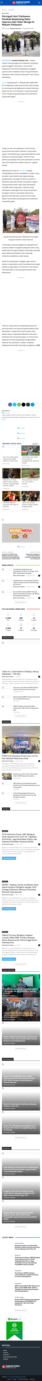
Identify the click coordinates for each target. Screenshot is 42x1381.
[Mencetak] (28, 405)
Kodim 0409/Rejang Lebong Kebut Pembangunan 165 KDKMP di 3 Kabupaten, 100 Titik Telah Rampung (27, 1302)
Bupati (4, 82)
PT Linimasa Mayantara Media (17, 1377)
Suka (8, 614)
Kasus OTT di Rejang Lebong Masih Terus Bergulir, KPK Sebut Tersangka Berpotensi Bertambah (20, 1128)
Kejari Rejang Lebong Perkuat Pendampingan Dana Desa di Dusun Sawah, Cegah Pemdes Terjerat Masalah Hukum (21, 1169)
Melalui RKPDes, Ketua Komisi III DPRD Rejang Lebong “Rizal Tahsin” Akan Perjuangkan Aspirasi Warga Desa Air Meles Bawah (20, 1216)
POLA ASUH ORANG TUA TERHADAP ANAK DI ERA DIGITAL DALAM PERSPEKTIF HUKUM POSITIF (21, 991)
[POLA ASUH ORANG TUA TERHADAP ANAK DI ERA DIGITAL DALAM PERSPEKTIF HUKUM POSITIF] (21, 986)
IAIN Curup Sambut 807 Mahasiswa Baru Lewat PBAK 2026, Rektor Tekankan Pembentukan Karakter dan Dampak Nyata (27, 1288)
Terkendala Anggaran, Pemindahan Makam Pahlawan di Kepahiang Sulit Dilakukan (32, 556)
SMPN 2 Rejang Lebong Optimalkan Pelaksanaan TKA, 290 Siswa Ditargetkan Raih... (26, 708)
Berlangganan (34, 624)
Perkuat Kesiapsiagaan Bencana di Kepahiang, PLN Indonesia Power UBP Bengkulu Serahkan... (24, 795)
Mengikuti (21, 614)
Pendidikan (18, 1270)
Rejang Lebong (19, 1243)
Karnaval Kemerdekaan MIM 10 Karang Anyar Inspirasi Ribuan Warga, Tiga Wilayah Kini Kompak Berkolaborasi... (26, 593)
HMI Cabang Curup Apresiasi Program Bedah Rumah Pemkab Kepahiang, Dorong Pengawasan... (26, 785)
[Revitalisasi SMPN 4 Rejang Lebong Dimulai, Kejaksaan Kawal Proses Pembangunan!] (7, 1274)
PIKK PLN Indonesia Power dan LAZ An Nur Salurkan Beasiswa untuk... (20, 757)
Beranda (4, 10)
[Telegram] (32, 405)
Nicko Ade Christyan (19, 575)
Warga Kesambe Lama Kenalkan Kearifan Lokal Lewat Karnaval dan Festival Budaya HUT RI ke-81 (26, 582)
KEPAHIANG (6, 60)
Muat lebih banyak (20, 602)
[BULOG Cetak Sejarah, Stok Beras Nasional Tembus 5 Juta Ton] (21, 1099)
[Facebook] (10, 405)
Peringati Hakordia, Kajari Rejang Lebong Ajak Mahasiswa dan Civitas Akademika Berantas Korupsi (19, 1015)
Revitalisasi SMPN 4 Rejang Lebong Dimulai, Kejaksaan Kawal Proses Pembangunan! (26, 1274)
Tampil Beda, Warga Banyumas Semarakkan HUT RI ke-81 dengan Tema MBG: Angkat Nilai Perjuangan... (25, 571)
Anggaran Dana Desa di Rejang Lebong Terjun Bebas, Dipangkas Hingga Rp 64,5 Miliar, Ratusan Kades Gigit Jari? (19, 1193)
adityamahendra (15, 28)
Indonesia (22, 171)
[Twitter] (15, 405)
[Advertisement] (21, 124)
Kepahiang (11, 10)
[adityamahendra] (3, 28)
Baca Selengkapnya (9, 858)
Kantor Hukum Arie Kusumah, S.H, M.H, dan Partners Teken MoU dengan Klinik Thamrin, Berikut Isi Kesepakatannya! (20, 1039)
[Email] (23, 405)
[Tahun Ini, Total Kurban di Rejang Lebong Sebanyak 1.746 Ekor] (21, 655)
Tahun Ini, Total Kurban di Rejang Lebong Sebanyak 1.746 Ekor (20, 672)
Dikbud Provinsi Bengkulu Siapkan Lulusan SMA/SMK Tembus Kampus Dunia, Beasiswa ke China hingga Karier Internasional (19, 939)
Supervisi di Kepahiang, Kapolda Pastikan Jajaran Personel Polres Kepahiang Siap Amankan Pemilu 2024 (11, 556)
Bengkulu (5, 831)
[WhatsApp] (19, 405)
